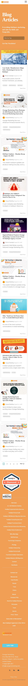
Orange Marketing (9, 117)
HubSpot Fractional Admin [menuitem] (14, 523)
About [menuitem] (14, 594)
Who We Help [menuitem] (14, 534)
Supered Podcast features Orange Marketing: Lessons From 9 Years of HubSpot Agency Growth (13, 236)
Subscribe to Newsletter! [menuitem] (14, 619)
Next (21, 463)
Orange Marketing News (14, 127)
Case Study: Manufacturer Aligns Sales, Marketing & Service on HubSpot (13, 70)
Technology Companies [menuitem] (14, 540)
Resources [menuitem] (14, 577)
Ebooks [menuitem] (14, 583)
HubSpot (5, 85)
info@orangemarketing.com (11, 666)
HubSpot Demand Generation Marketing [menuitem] (14, 526)
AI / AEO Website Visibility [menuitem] (14, 505)
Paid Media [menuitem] (14, 565)
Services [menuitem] (14, 502)
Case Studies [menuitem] (14, 580)
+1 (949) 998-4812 (7, 663)
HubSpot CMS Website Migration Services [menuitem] (14, 516)
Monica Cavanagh (9, 242)
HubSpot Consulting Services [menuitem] (14, 519)
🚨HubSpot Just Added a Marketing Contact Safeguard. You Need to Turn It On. (14, 195)
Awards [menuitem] (14, 611)
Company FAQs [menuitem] (14, 597)
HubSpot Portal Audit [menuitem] (14, 512)
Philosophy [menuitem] (14, 604)
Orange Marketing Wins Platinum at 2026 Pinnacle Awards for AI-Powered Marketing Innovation (14, 112)
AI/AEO (13, 372)
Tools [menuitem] (14, 586)
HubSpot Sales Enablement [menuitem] (14, 530)
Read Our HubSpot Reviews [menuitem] (14, 601)
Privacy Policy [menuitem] (13, 677)
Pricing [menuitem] (14, 544)
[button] (26, 1)
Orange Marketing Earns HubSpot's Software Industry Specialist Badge (12, 398)
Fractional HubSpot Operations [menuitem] (14, 554)
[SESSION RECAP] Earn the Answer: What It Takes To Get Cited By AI (12, 357)
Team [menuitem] (14, 607)
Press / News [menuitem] (14, 614)
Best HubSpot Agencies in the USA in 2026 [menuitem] (14, 624)
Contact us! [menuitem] (14, 572)
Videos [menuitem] (14, 590)
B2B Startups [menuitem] (14, 537)
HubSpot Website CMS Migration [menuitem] (14, 558)
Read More (22, 88)
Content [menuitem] (14, 561)
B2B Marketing (12, 85)
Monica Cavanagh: (9, 75)
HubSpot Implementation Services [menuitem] (14, 509)
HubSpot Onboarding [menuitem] (14, 547)
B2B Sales (20, 85)
